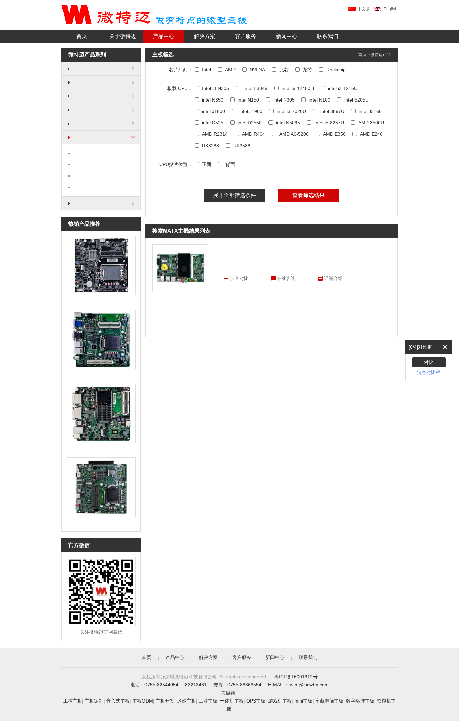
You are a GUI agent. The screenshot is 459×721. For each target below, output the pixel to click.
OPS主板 (255, 701)
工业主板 (208, 701)
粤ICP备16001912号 (296, 676)
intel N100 (319, 100)
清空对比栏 (429, 372)
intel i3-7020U (291, 111)
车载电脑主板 (329, 701)
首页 (81, 36)
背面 (230, 164)
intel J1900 (250, 111)
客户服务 (245, 36)
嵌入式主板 (118, 701)
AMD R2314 (215, 134)
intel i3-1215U (343, 88)
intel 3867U (332, 111)
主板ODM (142, 701)
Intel (206, 69)
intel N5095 (288, 122)
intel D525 (212, 122)
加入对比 (239, 278)
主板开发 (165, 701)
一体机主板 (232, 701)
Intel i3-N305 (215, 88)
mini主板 (303, 701)
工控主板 (72, 701)
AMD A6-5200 (294, 134)
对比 (428, 362)
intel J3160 (370, 111)
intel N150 (248, 100)
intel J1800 (213, 111)
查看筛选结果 (308, 195)
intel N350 (212, 100)
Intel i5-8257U (329, 122)
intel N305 (284, 100)
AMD (230, 69)
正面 (206, 164)
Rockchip (336, 69)
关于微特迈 (122, 36)
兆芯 (284, 69)
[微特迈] (154, 14)
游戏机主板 (280, 701)
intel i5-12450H (298, 88)
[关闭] (445, 347)
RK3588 (241, 145)
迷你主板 (186, 701)
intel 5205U (356, 100)
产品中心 (163, 36)
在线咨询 (286, 278)
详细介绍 (333, 278)
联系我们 (327, 36)
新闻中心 (286, 36)
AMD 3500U (371, 122)
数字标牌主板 (360, 701)
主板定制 (94, 701)
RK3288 (210, 145)
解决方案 (204, 36)
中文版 (364, 9)
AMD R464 (253, 134)
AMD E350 (334, 134)
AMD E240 (371, 134)
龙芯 (307, 69)
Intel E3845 (255, 88)
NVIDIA (257, 69)
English (391, 9)
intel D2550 (250, 122)
